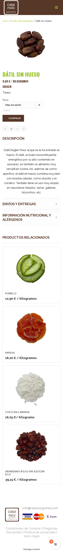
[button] (54, 29)
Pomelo (10, 293)
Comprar (14, 118)
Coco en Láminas (17, 412)
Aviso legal (31, 536)
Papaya (10, 353)
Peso (5, 100)
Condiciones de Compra (23, 528)
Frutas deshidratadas (22, 21)
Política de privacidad (39, 532)
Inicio (5, 21)
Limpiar (6, 110)
